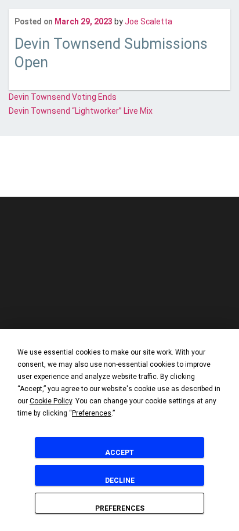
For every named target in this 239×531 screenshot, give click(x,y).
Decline (120, 480)
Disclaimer (53, 173)
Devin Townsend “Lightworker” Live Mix (81, 110)
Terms (157, 173)
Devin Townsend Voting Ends (63, 97)
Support (190, 173)
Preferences (119, 508)
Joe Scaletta (148, 21)
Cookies (93, 173)
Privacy (126, 173)
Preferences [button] (91, 413)
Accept (119, 453)
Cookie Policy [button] (51, 401)
